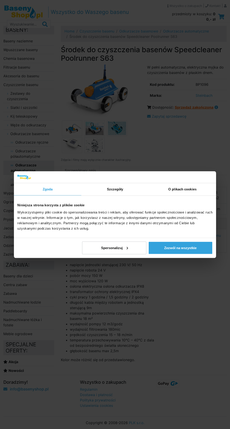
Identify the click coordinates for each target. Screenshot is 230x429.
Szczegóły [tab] (115, 189)
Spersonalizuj (112, 248)
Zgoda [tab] (48, 189)
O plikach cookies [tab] (182, 189)
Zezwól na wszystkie (180, 248)
